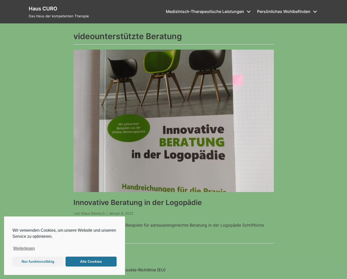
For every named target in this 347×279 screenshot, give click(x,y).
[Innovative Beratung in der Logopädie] (173, 190)
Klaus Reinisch (93, 213)
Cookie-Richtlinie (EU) (144, 269)
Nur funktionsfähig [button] (38, 261)
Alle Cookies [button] (91, 261)
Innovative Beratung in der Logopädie (137, 202)
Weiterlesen (24, 248)
